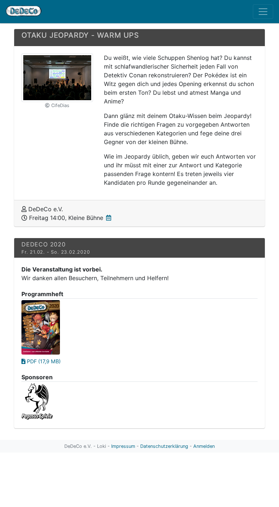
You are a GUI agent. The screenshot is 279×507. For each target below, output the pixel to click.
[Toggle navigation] (263, 11)
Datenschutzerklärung (164, 446)
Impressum (123, 446)
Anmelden (204, 446)
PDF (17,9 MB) (43, 361)
